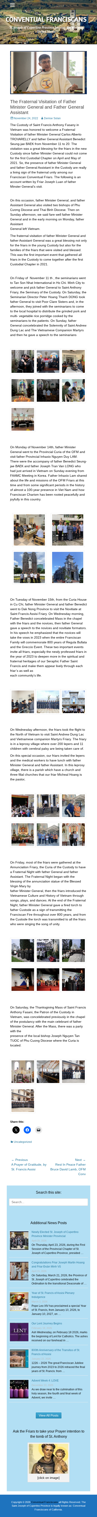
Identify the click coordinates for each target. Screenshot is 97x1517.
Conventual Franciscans (46, 19)
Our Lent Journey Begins (47, 1323)
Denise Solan (52, 118)
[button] (22, 362)
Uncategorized (23, 1142)
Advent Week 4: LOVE (45, 1380)
